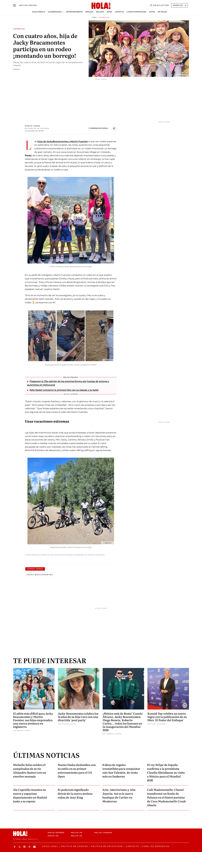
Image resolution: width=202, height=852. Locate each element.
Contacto (132, 846)
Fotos (152, 12)
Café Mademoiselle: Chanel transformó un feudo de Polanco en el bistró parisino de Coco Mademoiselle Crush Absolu (166, 797)
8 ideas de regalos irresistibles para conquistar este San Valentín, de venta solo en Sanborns (121, 770)
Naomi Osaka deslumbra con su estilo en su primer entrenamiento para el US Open (77, 770)
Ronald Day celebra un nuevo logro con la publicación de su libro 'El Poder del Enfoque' (167, 716)
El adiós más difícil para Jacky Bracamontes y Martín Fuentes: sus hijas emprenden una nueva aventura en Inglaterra (33, 720)
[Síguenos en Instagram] (24, 847)
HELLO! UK (76, 833)
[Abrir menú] (14, 5)
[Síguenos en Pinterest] (29, 847)
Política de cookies (74, 846)
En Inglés (162, 12)
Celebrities (104, 17)
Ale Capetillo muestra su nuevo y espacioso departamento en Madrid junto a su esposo (30, 795)
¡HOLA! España (56, 833)
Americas (178, 5)
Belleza (100, 12)
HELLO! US (76, 836)
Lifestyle (119, 12)
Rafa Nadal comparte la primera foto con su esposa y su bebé (64, 390)
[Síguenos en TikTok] (34, 847)
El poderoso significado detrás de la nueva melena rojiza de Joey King (75, 793)
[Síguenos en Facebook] (15, 847)
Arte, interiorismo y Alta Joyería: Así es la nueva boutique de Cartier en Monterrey (118, 795)
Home (94, 17)
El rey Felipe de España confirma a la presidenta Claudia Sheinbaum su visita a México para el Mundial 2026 (166, 772)
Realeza (89, 12)
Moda (109, 12)
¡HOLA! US (53, 836)
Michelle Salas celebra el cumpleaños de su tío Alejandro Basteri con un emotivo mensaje (29, 770)
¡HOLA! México (38, 12)
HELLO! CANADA (103, 833)
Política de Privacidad (107, 846)
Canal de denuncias (155, 846)
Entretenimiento (74, 12)
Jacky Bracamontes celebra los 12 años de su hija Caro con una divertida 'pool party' (78, 716)
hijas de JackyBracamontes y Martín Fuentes (62, 141)
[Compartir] (114, 128)
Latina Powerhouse (136, 12)
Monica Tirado (32, 126)
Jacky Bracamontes (40, 575)
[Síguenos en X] (20, 847)
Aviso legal (50, 846)
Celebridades (54, 12)
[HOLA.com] (101, 6)
